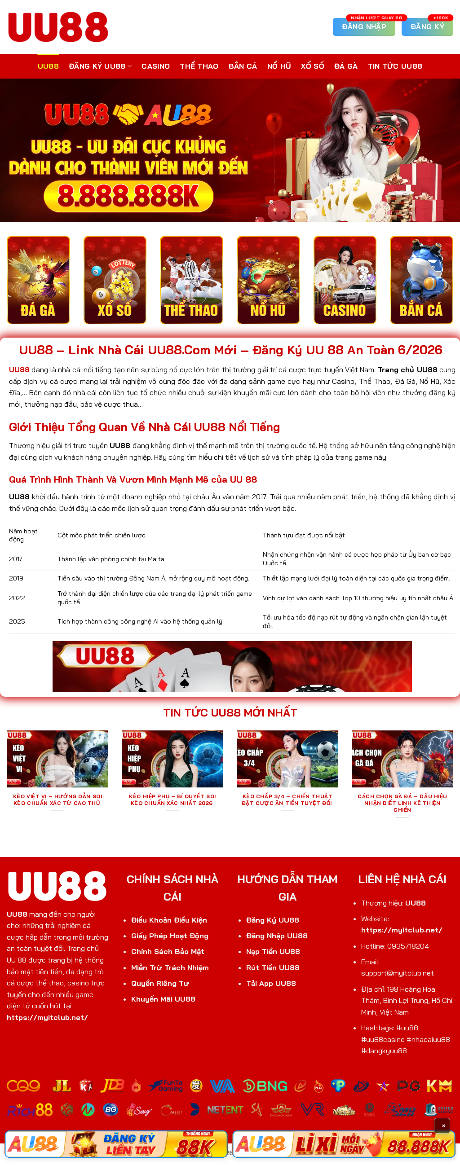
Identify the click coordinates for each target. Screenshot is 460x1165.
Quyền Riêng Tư (160, 983)
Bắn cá (243, 66)
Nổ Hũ (279, 66)
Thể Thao (199, 66)
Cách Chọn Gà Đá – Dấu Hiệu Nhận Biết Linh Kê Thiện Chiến (402, 803)
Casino (156, 66)
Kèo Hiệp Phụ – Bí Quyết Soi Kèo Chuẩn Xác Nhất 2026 (172, 799)
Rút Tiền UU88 (273, 967)
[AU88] (116, 1144)
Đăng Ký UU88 (97, 66)
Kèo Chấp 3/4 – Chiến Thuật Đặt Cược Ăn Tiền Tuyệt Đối (288, 799)
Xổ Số (312, 66)
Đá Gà (346, 66)
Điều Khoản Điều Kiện (169, 919)
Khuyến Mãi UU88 (163, 998)
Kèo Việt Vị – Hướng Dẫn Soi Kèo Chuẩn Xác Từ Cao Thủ (57, 799)
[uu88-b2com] (58, 26)
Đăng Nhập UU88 (277, 935)
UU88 (48, 66)
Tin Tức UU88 (395, 66)
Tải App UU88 (271, 983)
